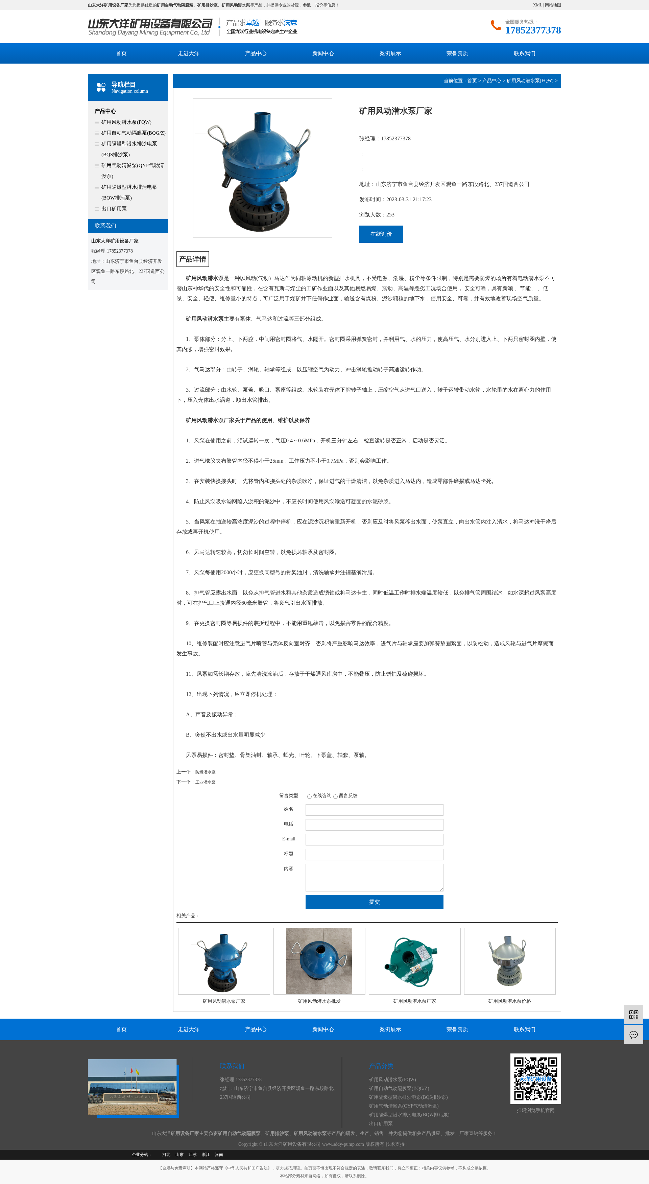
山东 (179, 1154)
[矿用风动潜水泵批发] (319, 961)
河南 (219, 1154)
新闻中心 (323, 53)
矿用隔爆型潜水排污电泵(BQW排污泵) (129, 192)
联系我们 (524, 53)
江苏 (193, 1154)
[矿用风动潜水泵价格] (510, 961)
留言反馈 (348, 795)
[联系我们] (633, 1034)
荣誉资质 (457, 53)
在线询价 (381, 234)
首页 (121, 53)
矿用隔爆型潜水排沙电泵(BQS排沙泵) (129, 149)
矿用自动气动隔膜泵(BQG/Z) (133, 133)
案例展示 (390, 53)
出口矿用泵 (114, 208)
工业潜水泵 (205, 782)
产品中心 (256, 53)
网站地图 (553, 5)
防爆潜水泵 (205, 772)
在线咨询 (322, 795)
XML (537, 5)
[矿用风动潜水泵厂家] (224, 961)
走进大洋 (188, 53)
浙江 (206, 1154)
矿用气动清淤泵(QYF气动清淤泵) (132, 171)
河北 (166, 1154)
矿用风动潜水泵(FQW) (126, 122)
